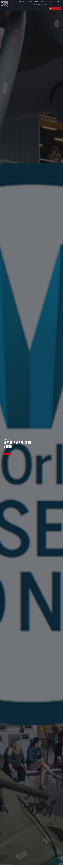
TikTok (43, 4)
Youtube (39, 4)
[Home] (4, 4)
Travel (15, 1)
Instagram (37, 4)
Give (47, 8)
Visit (13, 8)
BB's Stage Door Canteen (39, 1)
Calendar (30, 1)
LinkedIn (46, 4)
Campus (24, 1)
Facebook (34, 4)
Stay (17, 8)
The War (26, 8)
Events (21, 8)
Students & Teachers (34, 8)
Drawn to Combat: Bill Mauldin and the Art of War (21, 445)
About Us (43, 8)
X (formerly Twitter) (41, 4)
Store (20, 1)
